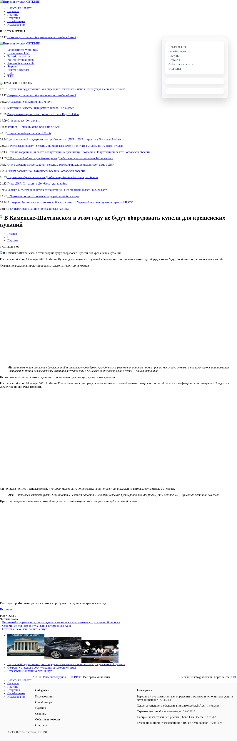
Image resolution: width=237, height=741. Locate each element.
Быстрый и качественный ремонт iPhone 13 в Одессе (40, 107)
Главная (12, 233)
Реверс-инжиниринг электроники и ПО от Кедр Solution (43, 114)
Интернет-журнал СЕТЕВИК (61, 677)
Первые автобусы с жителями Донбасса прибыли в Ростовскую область (52, 177)
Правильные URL (18, 53)
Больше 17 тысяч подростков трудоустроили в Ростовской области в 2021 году (57, 189)
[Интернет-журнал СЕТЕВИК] (20, 1)
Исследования (16, 24)
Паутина (12, 14)
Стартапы (13, 17)
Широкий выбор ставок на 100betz (29, 133)
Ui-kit (10, 73)
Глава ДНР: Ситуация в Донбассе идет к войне (37, 183)
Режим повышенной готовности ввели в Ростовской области (46, 170)
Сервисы (13, 11)
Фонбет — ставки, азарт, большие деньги (33, 126)
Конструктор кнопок (20, 59)
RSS (10, 76)
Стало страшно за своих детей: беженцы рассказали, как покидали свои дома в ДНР (60, 164)
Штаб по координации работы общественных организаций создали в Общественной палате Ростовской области (78, 152)
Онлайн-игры (16, 21)
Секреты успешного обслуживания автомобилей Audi (41, 37)
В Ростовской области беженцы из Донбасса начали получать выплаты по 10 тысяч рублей (65, 145)
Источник (6, 609)
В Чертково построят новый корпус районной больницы (43, 196)
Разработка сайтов (19, 56)
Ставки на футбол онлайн (23, 120)
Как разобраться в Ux (20, 63)
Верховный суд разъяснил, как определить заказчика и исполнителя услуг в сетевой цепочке (66, 89)
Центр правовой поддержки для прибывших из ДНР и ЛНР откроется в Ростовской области (65, 139)
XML (233, 677)
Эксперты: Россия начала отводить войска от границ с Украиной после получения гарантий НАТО (70, 202)
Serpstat (12, 66)
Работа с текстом (18, 69)
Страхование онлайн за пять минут (29, 101)
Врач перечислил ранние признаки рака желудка (38, 208)
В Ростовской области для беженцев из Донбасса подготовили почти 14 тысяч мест (60, 158)
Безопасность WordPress (22, 49)
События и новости (19, 7)
